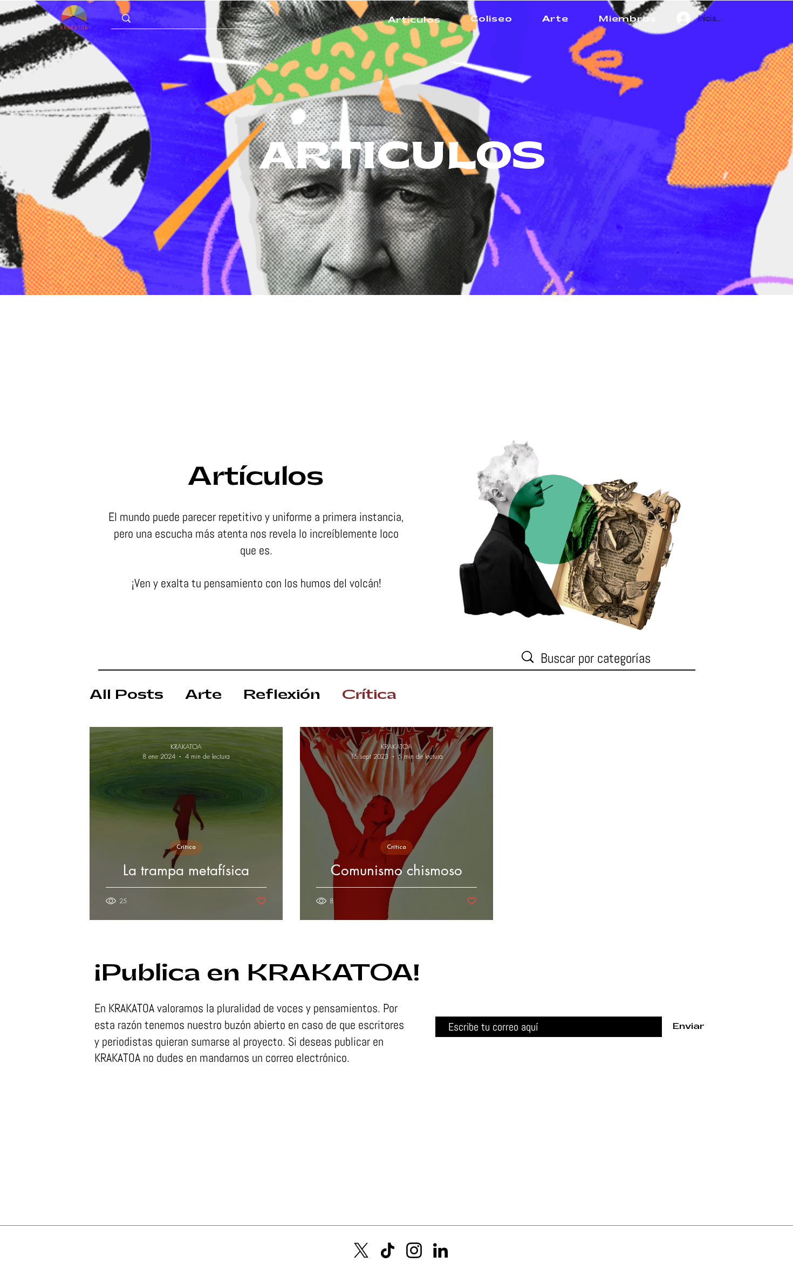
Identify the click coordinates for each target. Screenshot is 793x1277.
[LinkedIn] (440, 1250)
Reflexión (281, 695)
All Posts (126, 695)
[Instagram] (414, 1250)
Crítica (369, 695)
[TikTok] (387, 1250)
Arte (203, 695)
